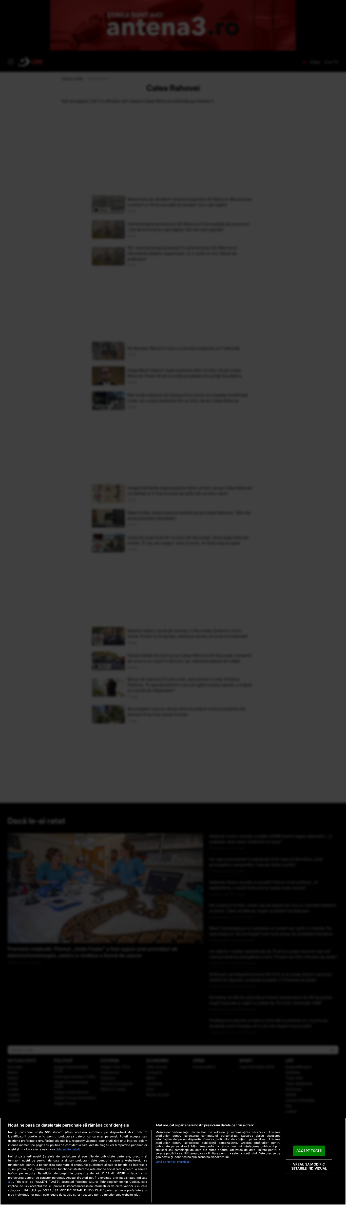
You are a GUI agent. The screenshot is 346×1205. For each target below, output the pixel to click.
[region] (173, 1161)
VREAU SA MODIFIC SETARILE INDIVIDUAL (309, 1166)
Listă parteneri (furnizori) (173, 1162)
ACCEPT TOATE (309, 1151)
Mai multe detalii (68, 1149)
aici (10, 1181)
